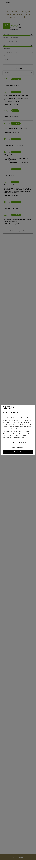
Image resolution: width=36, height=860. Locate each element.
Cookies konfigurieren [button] (18, 442)
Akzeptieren (18, 451)
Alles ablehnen (18, 447)
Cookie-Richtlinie (21, 437)
